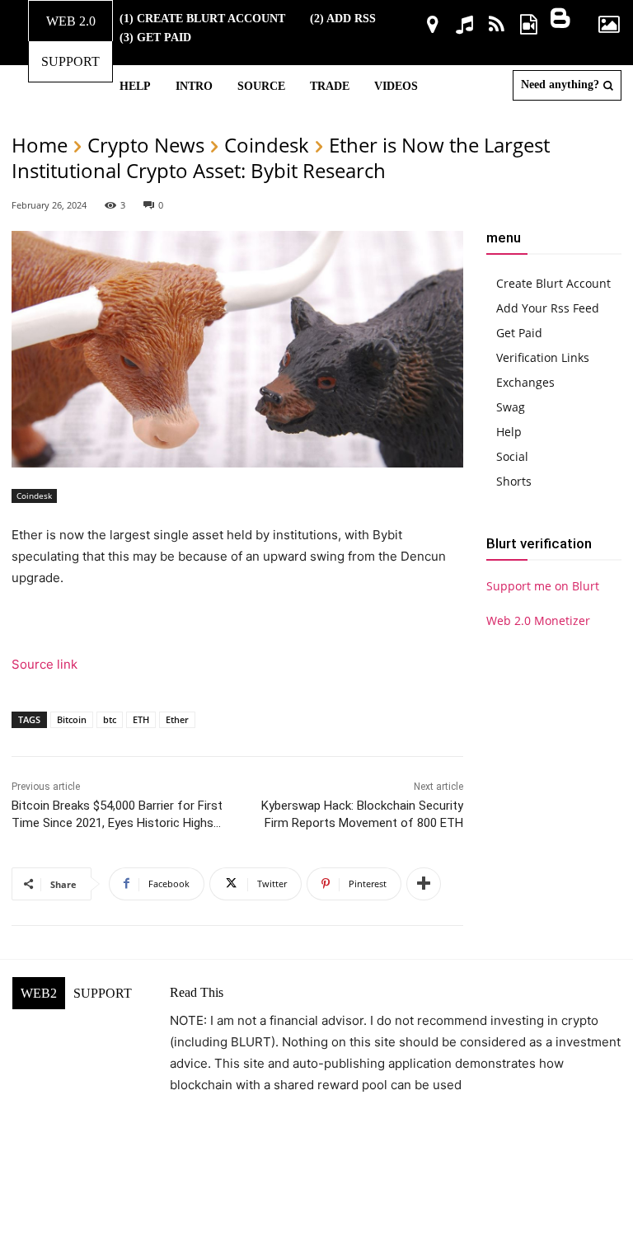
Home (40, 144)
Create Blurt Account (553, 283)
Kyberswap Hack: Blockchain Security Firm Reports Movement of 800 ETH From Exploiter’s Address (362, 823)
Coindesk (266, 144)
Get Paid (519, 333)
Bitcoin (72, 719)
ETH (141, 719)
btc (109, 719)
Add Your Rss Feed (547, 308)
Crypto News (145, 144)
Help (509, 431)
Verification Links (542, 357)
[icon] (432, 27)
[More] (423, 883)
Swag (510, 407)
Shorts (514, 481)
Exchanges (525, 382)
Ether (177, 719)
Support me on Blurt (542, 586)
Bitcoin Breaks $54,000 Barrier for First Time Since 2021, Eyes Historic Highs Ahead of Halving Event (117, 823)
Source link (44, 664)
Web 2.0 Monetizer (538, 620)
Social (512, 456)
